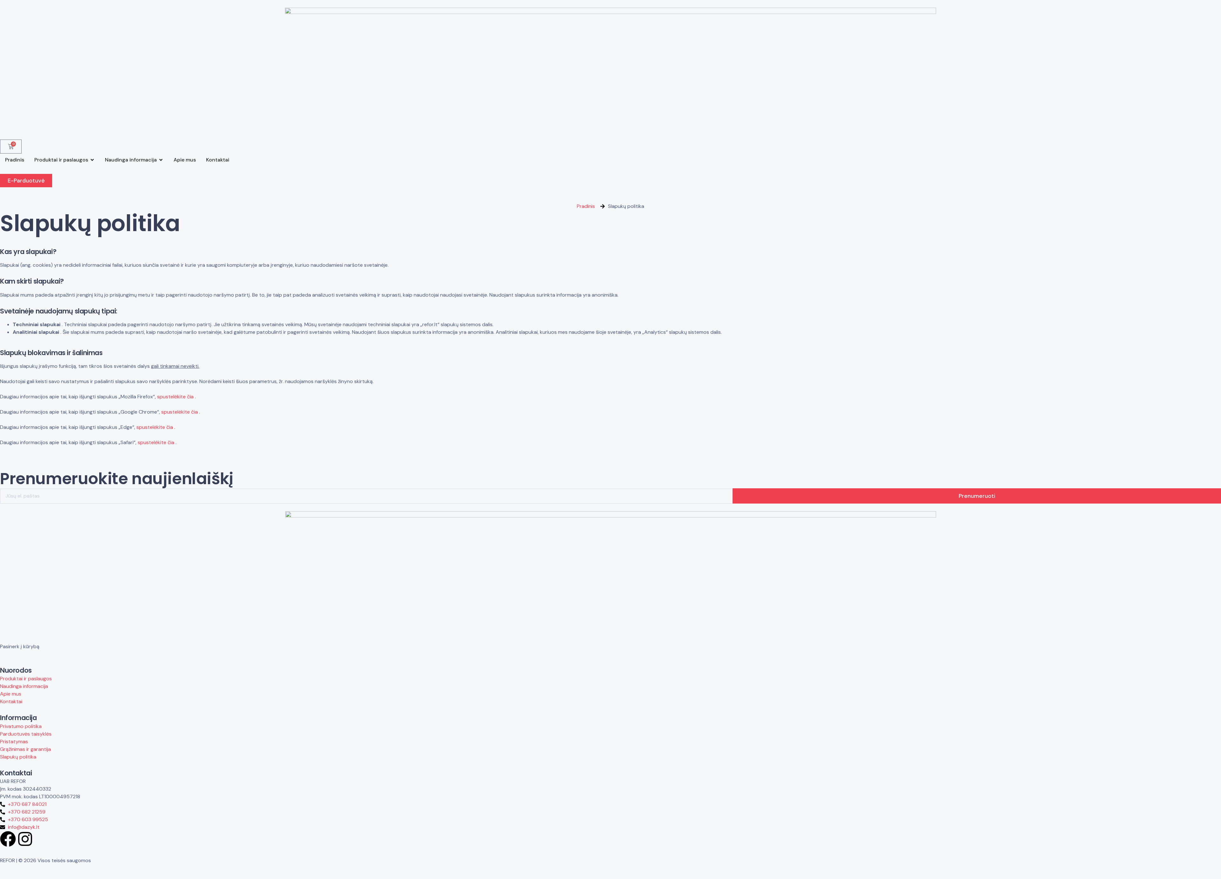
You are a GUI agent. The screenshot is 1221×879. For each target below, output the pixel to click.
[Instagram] (25, 839)
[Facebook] (8, 839)
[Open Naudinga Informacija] (160, 160)
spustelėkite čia (175, 396)
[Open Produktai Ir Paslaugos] (92, 160)
